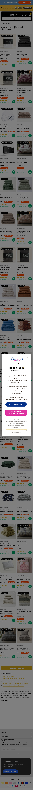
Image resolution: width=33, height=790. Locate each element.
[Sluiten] (27, 357)
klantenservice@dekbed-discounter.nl (16, 429)
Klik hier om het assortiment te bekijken (16, 412)
